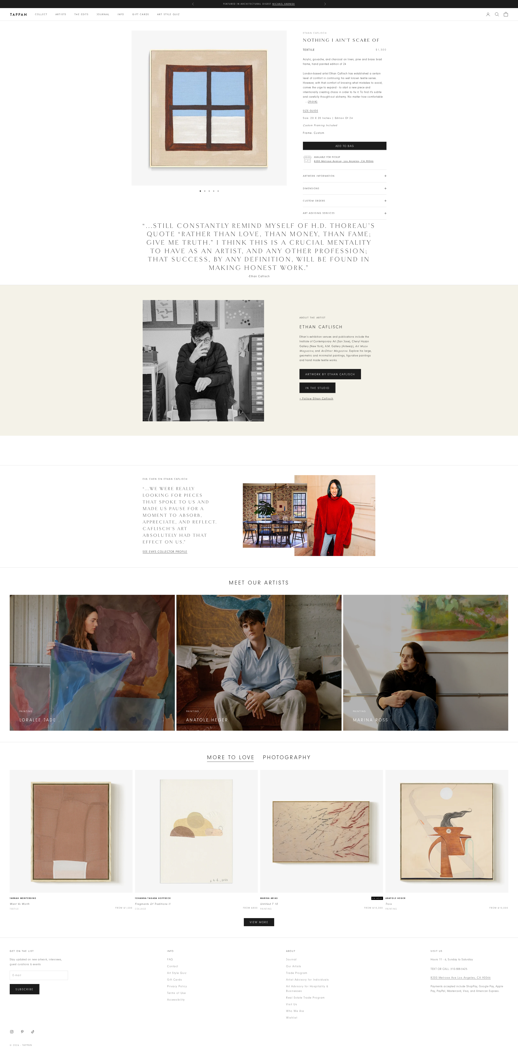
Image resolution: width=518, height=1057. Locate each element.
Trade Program (297, 973)
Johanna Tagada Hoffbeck (153, 898)
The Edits (81, 14)
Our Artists (293, 966)
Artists (60, 14)
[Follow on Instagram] (12, 1032)
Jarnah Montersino (23, 898)
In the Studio (317, 388)
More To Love (231, 757)
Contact (172, 966)
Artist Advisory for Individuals (307, 979)
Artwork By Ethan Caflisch (330, 374)
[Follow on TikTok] (33, 1032)
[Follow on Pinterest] (22, 1032)
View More (259, 922)
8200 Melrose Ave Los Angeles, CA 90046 (461, 977)
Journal (103, 14)
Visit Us (291, 1004)
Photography (287, 757)
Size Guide (310, 110)
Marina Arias (269, 898)
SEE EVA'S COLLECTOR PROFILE (165, 551)
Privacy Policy (177, 986)
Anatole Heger (395, 898)
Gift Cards (140, 14)
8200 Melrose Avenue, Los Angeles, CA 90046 (344, 161)
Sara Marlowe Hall (280, 4)
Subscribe (25, 989)
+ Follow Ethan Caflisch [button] (316, 398)
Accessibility (176, 999)
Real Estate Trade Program (305, 997)
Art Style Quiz (168, 14)
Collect (41, 14)
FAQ (170, 959)
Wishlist (291, 1017)
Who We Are (295, 1011)
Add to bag (344, 146)
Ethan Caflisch (315, 33)
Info (121, 14)
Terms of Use (176, 993)
